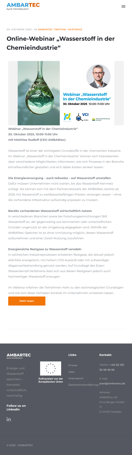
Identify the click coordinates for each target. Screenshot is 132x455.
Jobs (71, 371)
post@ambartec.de (112, 383)
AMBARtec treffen (52, 29)
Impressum (76, 378)
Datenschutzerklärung (83, 384)
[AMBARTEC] (23, 6)
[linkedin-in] (9, 418)
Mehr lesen (26, 300)
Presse (72, 365)
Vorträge (75, 29)
